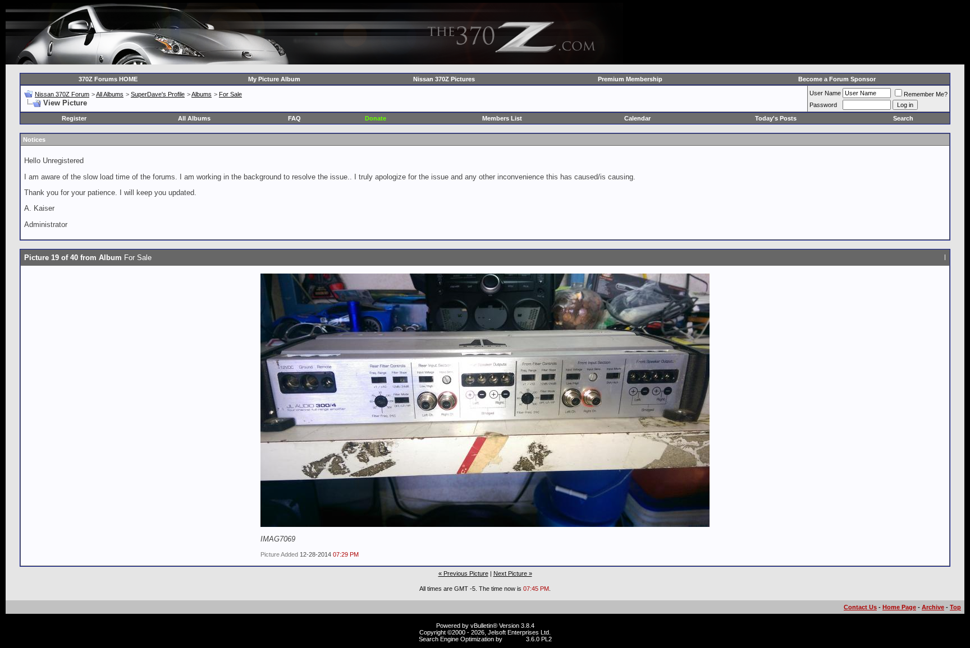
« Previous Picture (463, 573)
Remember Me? (926, 94)
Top (955, 607)
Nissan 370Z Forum (62, 94)
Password (823, 104)
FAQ (294, 118)
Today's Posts (776, 118)
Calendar (637, 118)
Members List (502, 118)
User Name (825, 93)
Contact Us (860, 607)
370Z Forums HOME (108, 79)
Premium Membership (630, 79)
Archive (933, 607)
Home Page (899, 607)
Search (903, 118)
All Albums (109, 94)
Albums (201, 94)
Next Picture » (512, 573)
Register (74, 118)
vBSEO (514, 639)
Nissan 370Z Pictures (444, 79)
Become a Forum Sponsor (837, 79)
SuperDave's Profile (158, 94)
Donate (375, 118)
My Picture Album (274, 79)
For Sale (230, 94)
